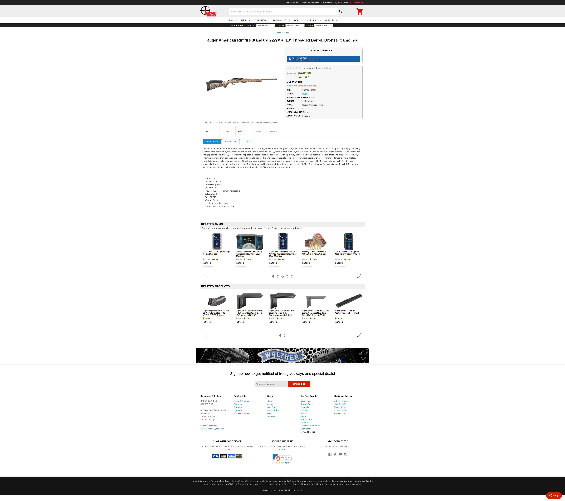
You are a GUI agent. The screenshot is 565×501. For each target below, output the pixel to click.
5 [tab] (292, 276)
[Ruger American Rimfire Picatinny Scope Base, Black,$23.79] (348, 301)
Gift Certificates (310, 2)
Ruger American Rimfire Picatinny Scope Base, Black (347, 312)
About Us (238, 404)
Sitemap (238, 410)
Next (359, 276)
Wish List (327, 2)
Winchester (306, 419)
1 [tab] (273, 276)
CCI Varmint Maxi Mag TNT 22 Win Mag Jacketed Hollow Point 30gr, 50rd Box (282, 254)
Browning (305, 401)
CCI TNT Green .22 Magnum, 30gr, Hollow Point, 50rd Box (347, 253)
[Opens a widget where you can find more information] (554, 496)
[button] (282, 459)
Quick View (217, 242)
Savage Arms (307, 404)
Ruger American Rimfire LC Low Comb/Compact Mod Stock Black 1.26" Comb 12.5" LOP (315, 313)
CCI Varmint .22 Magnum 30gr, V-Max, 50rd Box (216, 253)
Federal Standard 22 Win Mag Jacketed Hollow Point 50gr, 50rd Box (249, 254)
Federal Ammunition (310, 425)
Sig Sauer (305, 410)
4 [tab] (287, 276)
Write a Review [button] (325, 68)
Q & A (249, 141)
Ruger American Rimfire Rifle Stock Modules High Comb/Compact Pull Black (281, 313)
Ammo (244, 20)
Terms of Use (340, 407)
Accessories (280, 20)
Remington (306, 429)
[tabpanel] (217, 252)
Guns (231, 20)
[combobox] (283, 11)
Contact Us (339, 413)
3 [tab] (282, 276)
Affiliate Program (242, 413)
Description (212, 141)
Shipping (238, 407)
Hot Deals (312, 20)
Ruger (303, 413)
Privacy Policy (341, 410)
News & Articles (241, 401)
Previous (206, 276)
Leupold (304, 422)
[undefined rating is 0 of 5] (294, 68)
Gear (297, 20)
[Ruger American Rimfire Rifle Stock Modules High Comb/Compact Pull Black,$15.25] (283, 301)
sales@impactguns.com (212, 429)
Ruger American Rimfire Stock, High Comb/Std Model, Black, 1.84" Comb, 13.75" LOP (249, 313)
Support (329, 20)
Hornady (305, 407)
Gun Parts (260, 20)
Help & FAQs (340, 404)
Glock (303, 416)
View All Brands (308, 432)
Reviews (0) (230, 141)
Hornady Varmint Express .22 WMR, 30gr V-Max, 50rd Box (314, 253)
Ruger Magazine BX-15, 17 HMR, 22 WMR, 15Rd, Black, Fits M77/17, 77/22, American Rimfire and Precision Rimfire (216, 314)
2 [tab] (278, 276)
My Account (292, 2)
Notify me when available (300, 85)
